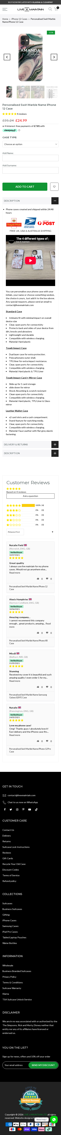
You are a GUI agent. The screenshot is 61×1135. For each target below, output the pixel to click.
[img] (30, 558)
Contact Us (8, 830)
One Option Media (46, 1118)
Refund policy (9, 881)
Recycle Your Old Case (14, 864)
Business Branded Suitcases (16, 971)
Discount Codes (10, 869)
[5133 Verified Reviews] (30, 1111)
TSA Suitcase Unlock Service (17, 999)
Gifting (6, 914)
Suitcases (7, 903)
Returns (6, 841)
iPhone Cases (9, 920)
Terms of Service (11, 875)
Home (5, 19)
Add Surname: (9, 165)
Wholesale (7, 965)
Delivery (6, 835)
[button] (9, 113)
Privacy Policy (9, 976)
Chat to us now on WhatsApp (23, 802)
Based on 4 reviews (16, 492)
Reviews (6, 852)
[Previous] (7, 57)
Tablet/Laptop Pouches (14, 937)
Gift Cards (7, 858)
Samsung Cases (10, 926)
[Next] (54, 57)
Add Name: (8, 153)
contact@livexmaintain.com (21, 795)
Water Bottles (9, 943)
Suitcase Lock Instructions (16, 847)
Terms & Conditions (12, 982)
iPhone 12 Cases (19, 19)
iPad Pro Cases (10, 931)
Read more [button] (14, 572)
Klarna (5, 993)
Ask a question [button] (30, 496)
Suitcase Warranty (11, 988)
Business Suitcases (12, 909)
